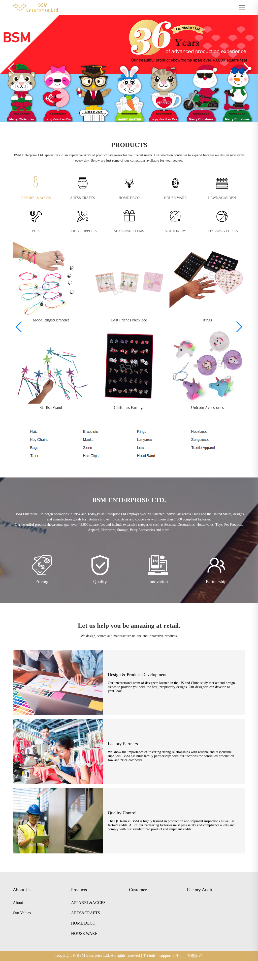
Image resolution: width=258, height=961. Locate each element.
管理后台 (195, 955)
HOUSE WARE (175, 198)
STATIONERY (175, 231)
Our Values (22, 913)
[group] (51, 283)
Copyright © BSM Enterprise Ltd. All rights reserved (98, 955)
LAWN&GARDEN (222, 198)
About (18, 903)
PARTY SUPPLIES (83, 231)
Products (79, 889)
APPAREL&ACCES (36, 198)
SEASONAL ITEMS (129, 231)
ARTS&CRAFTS (82, 198)
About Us (21, 889)
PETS (36, 231)
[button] (11, 68)
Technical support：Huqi (164, 955)
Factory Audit (199, 889)
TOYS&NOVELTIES (222, 231)
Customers (138, 889)
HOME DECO (129, 198)
